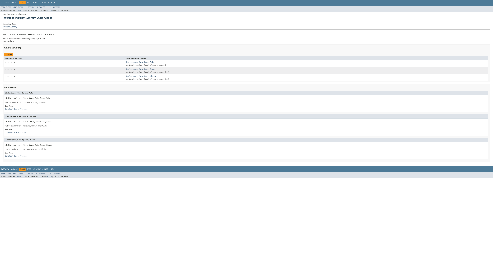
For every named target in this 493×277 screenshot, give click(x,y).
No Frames (40, 7)
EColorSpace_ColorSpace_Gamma (140, 69)
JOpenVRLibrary (10, 27)
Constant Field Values (16, 109)
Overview (5, 3)
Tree (29, 3)
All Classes (55, 7)
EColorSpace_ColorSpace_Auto (140, 62)
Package (14, 3)
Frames (31, 7)
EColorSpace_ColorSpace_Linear (141, 76)
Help (53, 3)
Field (19, 10)
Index (46, 3)
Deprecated (37, 3)
